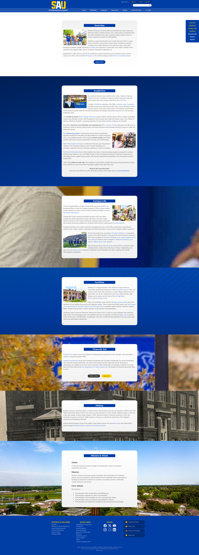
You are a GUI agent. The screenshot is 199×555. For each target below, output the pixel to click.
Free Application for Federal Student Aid (95, 367)
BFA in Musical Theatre (109, 125)
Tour (141, 1)
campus (93, 47)
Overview (192, 23)
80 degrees (89, 56)
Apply (148, 1)
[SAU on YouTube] (114, 525)
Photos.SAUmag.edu (134, 531)
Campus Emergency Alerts (83, 541)
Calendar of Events (133, 522)
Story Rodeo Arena (101, 298)
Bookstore (79, 534)
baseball (106, 237)
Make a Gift (131, 526)
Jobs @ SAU (79, 526)
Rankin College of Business (87, 117)
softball (95, 242)
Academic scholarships (70, 361)
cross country (121, 237)
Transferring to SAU (81, 536)
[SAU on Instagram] (105, 529)
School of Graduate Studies (122, 56)
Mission (192, 39)
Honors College (56, 532)
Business (54, 524)
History (192, 37)
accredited (93, 547)
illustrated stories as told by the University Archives (89, 425)
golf (95, 239)
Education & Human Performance (61, 526)
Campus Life (192, 28)
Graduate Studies (56, 534)
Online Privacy (99, 550)
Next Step (123, 100)
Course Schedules (81, 528)
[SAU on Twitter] (110, 525)
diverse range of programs (125, 104)
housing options (119, 223)
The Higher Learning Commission (105, 547)
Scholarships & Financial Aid (84, 524)
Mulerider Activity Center (119, 302)
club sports (109, 246)
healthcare (98, 104)
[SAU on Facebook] (105, 525)
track (89, 239)
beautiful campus (122, 290)
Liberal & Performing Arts (58, 528)
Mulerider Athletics (118, 233)
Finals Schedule (80, 538)
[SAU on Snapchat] (110, 529)
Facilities (192, 31)
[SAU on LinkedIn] (114, 529)
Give (134, 1)
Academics (192, 25)
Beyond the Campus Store (83, 532)
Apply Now (131, 535)
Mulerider (113, 423)
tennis (133, 237)
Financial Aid (192, 34)
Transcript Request (81, 530)
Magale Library (123, 315)
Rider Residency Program (75, 144)
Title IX (78, 540)
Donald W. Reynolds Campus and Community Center (87, 306)
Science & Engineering (58, 530)
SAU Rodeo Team (75, 250)
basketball (113, 237)
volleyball (118, 239)
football (128, 237)
